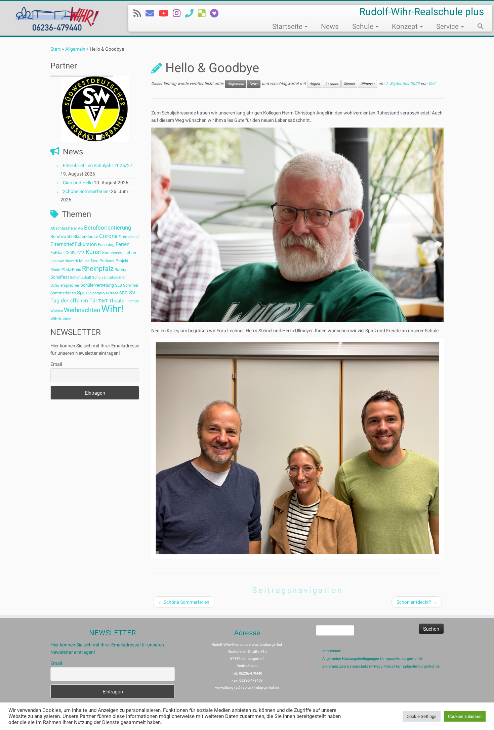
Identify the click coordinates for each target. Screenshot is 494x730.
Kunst (93, 252)
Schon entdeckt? (417, 602)
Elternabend (128, 237)
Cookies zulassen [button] (465, 716)
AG (80, 228)
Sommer (130, 285)
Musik (84, 260)
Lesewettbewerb (64, 261)
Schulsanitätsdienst (109, 277)
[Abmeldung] (216, 13)
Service (448, 26)
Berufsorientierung (107, 227)
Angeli (315, 84)
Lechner (331, 84)
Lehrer (130, 252)
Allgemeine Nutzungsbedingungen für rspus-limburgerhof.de (372, 658)
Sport (83, 293)
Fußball (57, 252)
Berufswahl (61, 236)
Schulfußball (80, 277)
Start (55, 49)
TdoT (103, 300)
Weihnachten (82, 310)
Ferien (122, 244)
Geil (431, 84)
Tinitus (133, 301)
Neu (94, 260)
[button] (477, 27)
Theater (117, 301)
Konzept (405, 26)
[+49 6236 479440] (191, 13)
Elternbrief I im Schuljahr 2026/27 (97, 165)
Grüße (71, 252)
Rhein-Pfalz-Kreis (65, 269)
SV (132, 292)
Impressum (331, 651)
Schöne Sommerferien (183, 602)
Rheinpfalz (98, 268)
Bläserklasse (85, 236)
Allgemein (75, 49)
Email (56, 364)
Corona (108, 236)
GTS (81, 253)
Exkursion (86, 244)
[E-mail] (152, 13)
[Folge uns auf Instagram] (179, 13)
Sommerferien (63, 293)
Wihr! (112, 308)
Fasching (106, 244)
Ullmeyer (367, 84)
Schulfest (59, 277)
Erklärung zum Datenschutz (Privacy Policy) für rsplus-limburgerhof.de (381, 666)
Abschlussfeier (63, 228)
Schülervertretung (97, 285)
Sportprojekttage (104, 293)
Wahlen (56, 311)
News (330, 26)
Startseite (288, 26)
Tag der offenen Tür (73, 300)
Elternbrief (62, 244)
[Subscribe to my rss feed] (139, 13)
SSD (123, 292)
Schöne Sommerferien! (86, 191)
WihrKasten (61, 319)
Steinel (349, 84)
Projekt (122, 260)
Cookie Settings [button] (422, 716)
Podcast (107, 260)
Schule (363, 26)
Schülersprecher (64, 285)
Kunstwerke (112, 252)
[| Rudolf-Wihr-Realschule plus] (57, 18)
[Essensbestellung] (204, 13)
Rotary (120, 269)
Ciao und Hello (78, 182)
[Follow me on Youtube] (166, 13)
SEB (118, 285)
